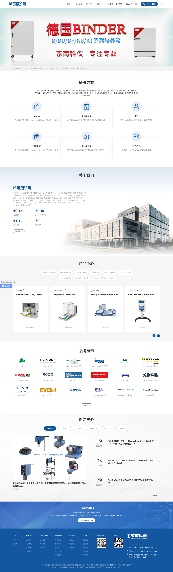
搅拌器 (36, 68)
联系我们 (129, 4)
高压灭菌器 (65, 68)
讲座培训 (93, 428)
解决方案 (79, 4)
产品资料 (29, 547)
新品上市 (108, 428)
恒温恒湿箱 (75, 68)
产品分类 (16, 540)
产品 (68, 4)
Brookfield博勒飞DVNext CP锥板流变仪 (142, 294)
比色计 (57, 68)
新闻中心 (100, 4)
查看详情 (31, 327)
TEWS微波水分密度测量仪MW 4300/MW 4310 (105, 294)
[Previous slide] (2, 37)
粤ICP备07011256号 (113, 567)
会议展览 (79, 428)
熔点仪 (42, 68)
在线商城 (109, 4)
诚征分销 (85, 544)
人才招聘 (85, 555)
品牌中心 (16, 544)
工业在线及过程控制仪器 (103, 278)
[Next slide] (170, 37)
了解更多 (17, 231)
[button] (81, 63)
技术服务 (42, 540)
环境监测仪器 (109, 272)
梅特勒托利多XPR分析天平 (64, 294)
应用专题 (50, 428)
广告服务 (85, 551)
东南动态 (123, 428)
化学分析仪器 (81, 272)
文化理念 (72, 544)
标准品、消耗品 (82, 278)
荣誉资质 (72, 547)
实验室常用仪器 (48, 272)
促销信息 (64, 428)
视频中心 (29, 551)
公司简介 (72, 540)
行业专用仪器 (65, 278)
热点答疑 (42, 544)
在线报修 (42, 547)
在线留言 (85, 547)
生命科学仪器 (125, 272)
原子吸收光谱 (85, 68)
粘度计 (26, 68)
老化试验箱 (50, 68)
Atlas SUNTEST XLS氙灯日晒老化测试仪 (30, 294)
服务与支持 (89, 4)
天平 (31, 68)
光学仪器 (95, 272)
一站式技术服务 (86, 508)
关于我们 (119, 4)
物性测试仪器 (65, 272)
